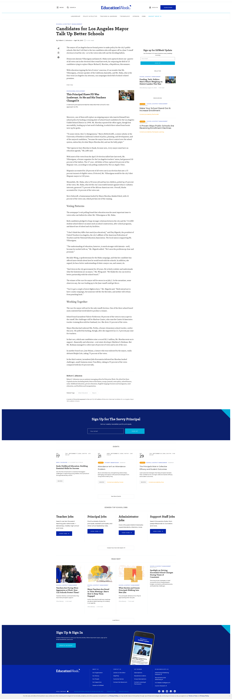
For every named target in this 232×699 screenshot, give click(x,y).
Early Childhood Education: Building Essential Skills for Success (72, 467)
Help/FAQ (116, 676)
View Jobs (63, 533)
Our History (95, 676)
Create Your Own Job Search (115, 548)
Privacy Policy (124, 691)
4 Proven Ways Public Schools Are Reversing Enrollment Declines (157, 127)
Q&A (88, 586)
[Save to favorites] (58, 53)
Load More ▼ (116, 620)
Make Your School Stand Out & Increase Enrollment (155, 109)
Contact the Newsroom (120, 682)
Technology (125, 16)
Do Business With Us (161, 669)
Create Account (66, 645)
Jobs (144, 16)
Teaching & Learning (108, 16)
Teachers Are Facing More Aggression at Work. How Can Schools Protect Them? (67, 590)
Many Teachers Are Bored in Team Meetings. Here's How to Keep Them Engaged (98, 592)
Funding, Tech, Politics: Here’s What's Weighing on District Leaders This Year (151, 81)
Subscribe (168, 7)
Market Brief (154, 16)
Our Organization (97, 672)
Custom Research (160, 685)
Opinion (136, 16)
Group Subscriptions (140, 679)
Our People (95, 679)
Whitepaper (144, 105)
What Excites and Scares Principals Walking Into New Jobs (129, 590)
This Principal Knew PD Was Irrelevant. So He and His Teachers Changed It (86, 97)
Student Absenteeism (112, 462)
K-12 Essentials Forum (75, 462)
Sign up (135, 431)
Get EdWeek (138, 669)
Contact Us (117, 669)
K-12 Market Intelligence (162, 682)
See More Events (116, 496)
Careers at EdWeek (98, 685)
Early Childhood (61, 462)
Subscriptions (138, 672)
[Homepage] (116, 7)
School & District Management (69, 24)
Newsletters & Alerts (140, 676)
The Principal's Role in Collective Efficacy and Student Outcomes (153, 468)
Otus (162, 482)
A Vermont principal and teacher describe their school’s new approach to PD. (88, 106)
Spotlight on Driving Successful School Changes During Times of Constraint (161, 573)
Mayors (94, 393)
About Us (95, 669)
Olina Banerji (143, 87)
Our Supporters (97, 682)
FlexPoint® (155, 114)
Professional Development (76, 91)
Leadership (75, 16)
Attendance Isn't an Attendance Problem (112, 468)
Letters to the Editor (119, 672)
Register (60, 481)
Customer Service (118, 679)
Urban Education (83, 393)
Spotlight (153, 567)
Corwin (121, 482)
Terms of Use (111, 691)
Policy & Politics (90, 16)
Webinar (122, 462)
